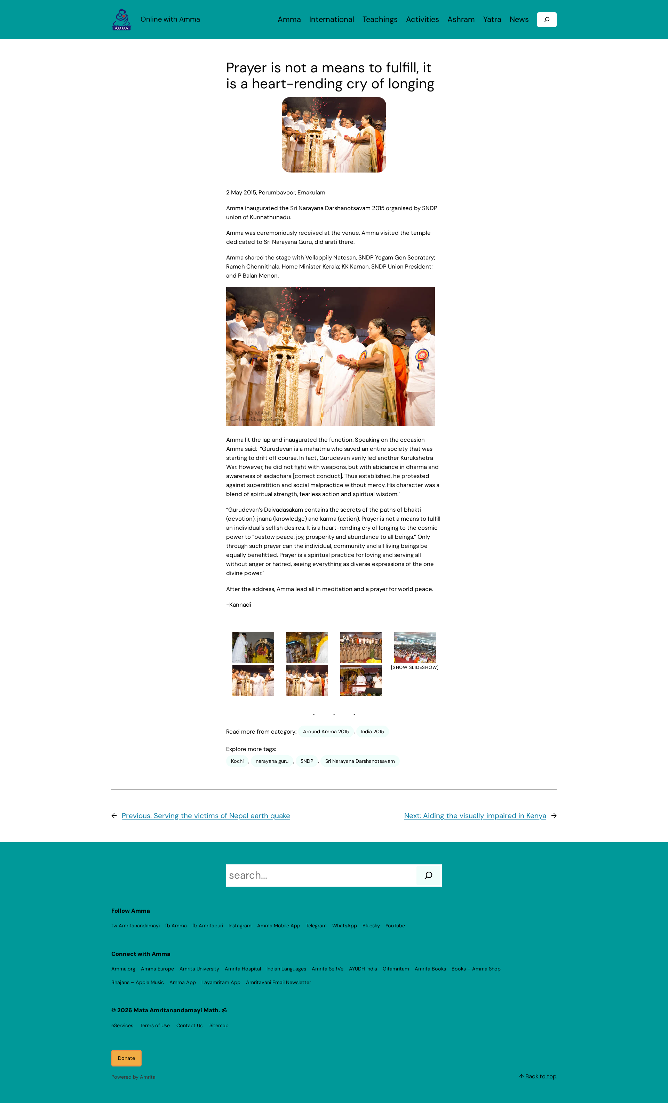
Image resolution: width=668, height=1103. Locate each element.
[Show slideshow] (415, 667)
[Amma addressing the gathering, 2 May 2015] (361, 680)
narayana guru (272, 761)
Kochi (237, 761)
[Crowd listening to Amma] (415, 647)
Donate (126, 1058)
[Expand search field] (547, 19)
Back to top (541, 1076)
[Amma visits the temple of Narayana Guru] (253, 647)
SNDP (307, 761)
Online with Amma (170, 19)
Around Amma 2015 (326, 731)
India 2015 (372, 731)
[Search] (428, 875)
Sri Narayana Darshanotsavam (360, 761)
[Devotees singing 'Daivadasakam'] (361, 647)
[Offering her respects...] (307, 647)
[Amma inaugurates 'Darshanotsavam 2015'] (253, 680)
